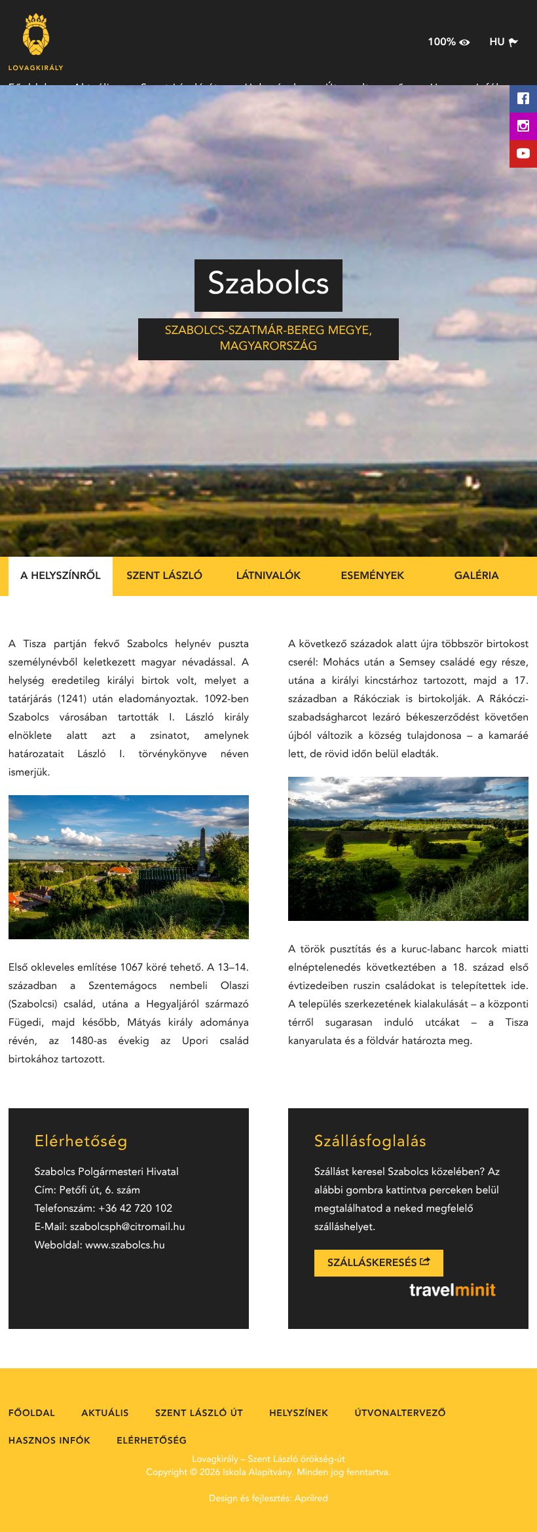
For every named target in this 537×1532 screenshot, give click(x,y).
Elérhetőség (152, 1441)
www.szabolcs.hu (124, 1246)
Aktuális (105, 1414)
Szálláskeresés (373, 1263)
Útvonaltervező (400, 1414)
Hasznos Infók (49, 1441)
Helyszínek (298, 1414)
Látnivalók (268, 576)
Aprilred (311, 1499)
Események (372, 576)
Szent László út (199, 1414)
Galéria (476, 576)
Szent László (164, 576)
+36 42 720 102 (135, 1209)
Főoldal (32, 1414)
